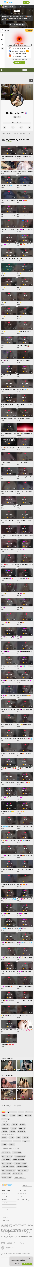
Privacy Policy (5, 1193)
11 (3, 537)
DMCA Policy (5, 1200)
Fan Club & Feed (25, 134)
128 (4, 173)
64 (4, 566)
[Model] (31, 80)
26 (4, 595)
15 (3, 872)
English (26, 1185)
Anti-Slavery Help (6, 1209)
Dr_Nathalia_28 (6, 1106)
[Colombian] (3, 1112)
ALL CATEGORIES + (20, 1177)
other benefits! (22, 59)
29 (4, 1032)
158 (20, 246)
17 (4, 799)
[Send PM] (29, 127)
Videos (21, 6)
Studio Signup (21, 1196)
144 (4, 435)
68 (20, 930)
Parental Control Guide (7, 1206)
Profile (3, 134)
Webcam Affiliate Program (24, 1200)
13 (20, 886)
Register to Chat (19, 62)
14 (20, 639)
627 (20, 1032)
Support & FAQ (5, 1217)
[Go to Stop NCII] (11, 1248)
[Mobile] (8, 1112)
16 (20, 813)
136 (20, 173)
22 (20, 901)
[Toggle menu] (2, 2)
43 (4, 348)
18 (4, 624)
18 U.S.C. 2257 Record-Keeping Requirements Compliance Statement (15, 1254)
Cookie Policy (20, 1260)
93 (20, 231)
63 (4, 449)
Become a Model (22, 1193)
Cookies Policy (5, 1203)
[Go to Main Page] (10, 2)
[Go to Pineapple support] (3, 1248)
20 (20, 784)
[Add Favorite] (2, 30)
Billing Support (5, 1220)
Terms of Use (5, 1196)
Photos (16, 134)
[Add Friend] (21, 127)
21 (20, 595)
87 (20, 435)
